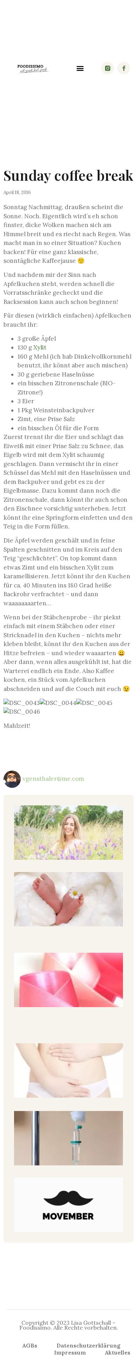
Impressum (70, 1352)
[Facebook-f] (123, 68)
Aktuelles (117, 1352)
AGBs (29, 1345)
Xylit (39, 347)
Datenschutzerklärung (88, 1345)
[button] (80, 68)
